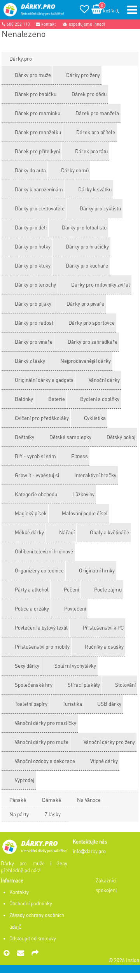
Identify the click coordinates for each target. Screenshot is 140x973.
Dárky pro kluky (33, 265)
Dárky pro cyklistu (100, 208)
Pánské (17, 799)
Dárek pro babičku (35, 94)
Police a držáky (32, 608)
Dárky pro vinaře (33, 341)
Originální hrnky (97, 570)
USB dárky (109, 703)
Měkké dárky (29, 532)
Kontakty (19, 892)
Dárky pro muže (33, 75)
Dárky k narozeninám (39, 189)
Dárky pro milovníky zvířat (100, 284)
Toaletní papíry (31, 703)
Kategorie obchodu (36, 494)
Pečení (71, 589)
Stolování (125, 684)
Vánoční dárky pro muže (41, 741)
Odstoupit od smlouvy (32, 938)
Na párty (19, 814)
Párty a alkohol (32, 589)
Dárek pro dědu (89, 94)
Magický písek (31, 513)
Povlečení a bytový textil (41, 627)
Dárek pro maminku (37, 113)
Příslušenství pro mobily (42, 646)
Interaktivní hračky (95, 475)
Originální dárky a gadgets (44, 379)
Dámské (51, 799)
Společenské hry (33, 684)
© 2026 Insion (123, 960)
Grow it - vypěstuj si (37, 475)
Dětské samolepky (70, 437)
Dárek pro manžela (97, 113)
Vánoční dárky (104, 379)
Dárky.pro (20, 58)
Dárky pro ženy (83, 75)
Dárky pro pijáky (33, 303)
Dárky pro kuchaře (87, 265)
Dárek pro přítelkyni (37, 151)
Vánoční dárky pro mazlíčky (45, 722)
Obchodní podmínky (30, 903)
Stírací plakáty (84, 684)
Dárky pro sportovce (91, 322)
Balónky (24, 399)
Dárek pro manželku (38, 132)
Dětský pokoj (121, 437)
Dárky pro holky (33, 246)
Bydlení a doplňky (99, 399)
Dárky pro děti (31, 227)
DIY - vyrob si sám (35, 456)
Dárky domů (75, 170)
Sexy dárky (27, 665)
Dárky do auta (30, 170)
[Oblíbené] (84, 10)
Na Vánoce (89, 799)
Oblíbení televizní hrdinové (44, 551)
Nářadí (67, 532)
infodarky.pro (89, 851)
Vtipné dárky (104, 761)
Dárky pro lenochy (35, 284)
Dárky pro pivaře (85, 303)
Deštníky (24, 437)
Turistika (72, 703)
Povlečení (75, 608)
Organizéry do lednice (39, 570)
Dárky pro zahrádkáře (92, 341)
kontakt (48, 24)
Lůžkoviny (83, 494)
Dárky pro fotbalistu (84, 227)
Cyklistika (95, 418)
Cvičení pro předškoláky (42, 418)
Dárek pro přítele (95, 132)
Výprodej (24, 780)
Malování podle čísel (85, 513)
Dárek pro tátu (91, 151)
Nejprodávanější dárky (85, 360)
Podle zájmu (108, 589)
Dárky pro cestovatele (40, 208)
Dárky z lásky (30, 360)
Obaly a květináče (109, 532)
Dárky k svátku (95, 189)
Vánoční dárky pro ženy (109, 741)
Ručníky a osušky (104, 646)
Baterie (56, 399)
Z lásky (53, 814)
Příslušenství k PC (103, 627)
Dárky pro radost (34, 322)
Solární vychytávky (75, 665)
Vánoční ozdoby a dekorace (45, 761)
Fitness (79, 456)
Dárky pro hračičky (87, 246)
